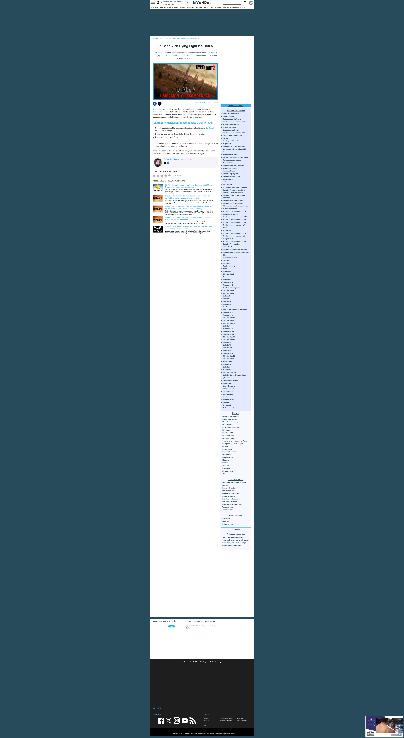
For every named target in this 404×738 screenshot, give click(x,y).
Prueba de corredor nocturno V (234, 225)
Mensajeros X (228, 353)
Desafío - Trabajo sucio (231, 176)
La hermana (227, 383)
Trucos (205, 7)
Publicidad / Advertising (226, 718)
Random (218, 7)
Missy (225, 228)
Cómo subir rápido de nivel (232, 545)
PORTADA (154, 7)
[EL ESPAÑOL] (251, 3)
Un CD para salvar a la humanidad (235, 149)
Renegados (227, 263)
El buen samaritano (230, 209)
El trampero (227, 230)
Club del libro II (228, 290)
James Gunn (166, 4)
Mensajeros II (228, 282)
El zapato (225, 460)
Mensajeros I (227, 279)
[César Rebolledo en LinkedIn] (168, 162)
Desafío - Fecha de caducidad (234, 146)
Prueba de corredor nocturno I (234, 122)
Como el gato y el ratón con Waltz (234, 441)
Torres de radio (227, 510)
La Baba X (226, 367)
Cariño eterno (228, 391)
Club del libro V (228, 320)
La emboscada (227, 433)
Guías (176, 7)
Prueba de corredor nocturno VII (234, 233)
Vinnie (225, 397)
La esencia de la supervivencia (234, 165)
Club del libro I (228, 274)
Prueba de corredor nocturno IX (234, 222)
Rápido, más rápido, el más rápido (235, 157)
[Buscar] (245, 2)
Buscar (171, 626)
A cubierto (227, 369)
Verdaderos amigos (230, 168)
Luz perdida (226, 454)
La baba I (226, 296)
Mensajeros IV (228, 312)
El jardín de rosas (229, 127)
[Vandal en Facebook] (160, 720)
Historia (235, 413)
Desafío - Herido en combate (233, 193)
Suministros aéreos (229, 491)
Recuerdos (226, 519)
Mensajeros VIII (228, 334)
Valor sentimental (229, 171)
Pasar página (228, 361)
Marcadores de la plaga (230, 422)
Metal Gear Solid (167, 1)
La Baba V (226, 326)
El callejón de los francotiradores (235, 187)
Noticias (163, 7)
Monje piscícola (229, 116)
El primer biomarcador (231, 124)
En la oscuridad (228, 438)
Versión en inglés (202, 731)
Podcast (243, 7)
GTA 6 (173, 4)
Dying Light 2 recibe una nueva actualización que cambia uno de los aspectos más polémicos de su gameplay (189, 207)
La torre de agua (228, 435)
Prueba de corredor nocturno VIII (235, 217)
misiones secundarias (161, 111)
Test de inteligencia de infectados (235, 310)
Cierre (225, 255)
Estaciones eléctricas (230, 499)
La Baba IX (227, 364)
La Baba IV (210, 128)
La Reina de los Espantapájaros (234, 375)
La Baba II (226, 299)
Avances (199, 7)
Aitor (225, 269)
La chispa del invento (231, 141)
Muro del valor (228, 400)
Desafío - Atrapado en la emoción (235, 249)
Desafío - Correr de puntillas (233, 203)
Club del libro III (229, 293)
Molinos (225, 485)
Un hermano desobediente (231, 427)
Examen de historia (230, 258)
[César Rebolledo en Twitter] (165, 162)
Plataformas (234, 7)
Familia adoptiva (229, 266)
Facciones (235, 529)
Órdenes (225, 446)
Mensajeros (227, 277)
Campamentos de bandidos (232, 504)
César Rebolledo (199, 102)
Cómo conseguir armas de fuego (234, 543)
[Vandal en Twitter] (168, 720)
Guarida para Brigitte (230, 380)
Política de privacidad (226, 720)
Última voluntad (229, 394)
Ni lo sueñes (227, 184)
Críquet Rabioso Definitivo (232, 135)
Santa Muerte (228, 247)
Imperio (225, 463)
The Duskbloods (178, 1)
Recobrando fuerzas (229, 419)
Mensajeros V (228, 315)
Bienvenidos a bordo (229, 452)
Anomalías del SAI (228, 496)
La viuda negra (228, 389)
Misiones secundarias (236, 110)
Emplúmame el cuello (230, 154)
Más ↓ (187, 2)
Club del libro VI (229, 323)
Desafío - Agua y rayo (231, 174)
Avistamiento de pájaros (232, 288)
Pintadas (225, 521)
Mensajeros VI (228, 329)
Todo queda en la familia (232, 119)
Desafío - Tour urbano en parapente (236, 252)
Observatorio (227, 449)
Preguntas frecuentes (236, 534)
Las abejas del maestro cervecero (235, 152)
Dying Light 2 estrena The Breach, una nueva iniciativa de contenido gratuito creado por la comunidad (187, 196)
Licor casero (227, 271)
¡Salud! (225, 138)
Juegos (182, 7)
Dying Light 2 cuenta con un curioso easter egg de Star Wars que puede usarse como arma (188, 218)
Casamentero (228, 179)
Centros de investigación (231, 493)
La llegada (226, 430)
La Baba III (227, 301)
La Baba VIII (227, 348)
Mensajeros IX (228, 350)
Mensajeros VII (228, 331)
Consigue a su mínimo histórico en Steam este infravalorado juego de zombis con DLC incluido (188, 227)
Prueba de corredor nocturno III (234, 241)
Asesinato (226, 468)
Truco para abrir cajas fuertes (232, 537)
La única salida (227, 424)
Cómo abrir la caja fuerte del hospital (235, 540)
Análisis (170, 7)
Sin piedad (227, 405)
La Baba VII (227, 345)
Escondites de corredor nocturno (234, 482)
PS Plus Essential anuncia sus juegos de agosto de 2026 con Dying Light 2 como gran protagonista (188, 186)
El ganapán (227, 143)
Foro (211, 7)
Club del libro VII (229, 337)
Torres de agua (227, 507)
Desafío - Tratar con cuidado (233, 200)
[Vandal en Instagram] (176, 720)
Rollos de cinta (227, 524)
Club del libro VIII (229, 340)
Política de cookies (242, 720)
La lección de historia (231, 114)
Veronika (225, 465)
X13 (223, 474)
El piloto (226, 307)
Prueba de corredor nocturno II (234, 133)
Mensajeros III (228, 285)
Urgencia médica (229, 386)
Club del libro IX (229, 356)
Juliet (225, 182)
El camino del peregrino (230, 416)
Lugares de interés (235, 479)
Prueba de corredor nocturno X (234, 236)
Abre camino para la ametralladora (235, 206)
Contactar (206, 720)
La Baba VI (227, 342)
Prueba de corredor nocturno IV (234, 219)
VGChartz (206, 726)
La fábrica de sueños (230, 214)
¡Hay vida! (226, 378)
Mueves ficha (228, 163)
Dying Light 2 (158, 109)
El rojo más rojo (228, 239)
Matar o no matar (229, 408)
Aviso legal (240, 718)
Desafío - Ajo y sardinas (231, 244)
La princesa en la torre (231, 130)
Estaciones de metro (229, 502)
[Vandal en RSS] (192, 720)
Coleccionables (235, 515)
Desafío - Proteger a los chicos (234, 190)
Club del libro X (228, 359)
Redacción (206, 718)
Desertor (226, 402)
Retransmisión (227, 457)
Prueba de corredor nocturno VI (234, 211)
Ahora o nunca (227, 471)
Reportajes (190, 7)
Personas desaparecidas (232, 160)
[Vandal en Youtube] (184, 720)
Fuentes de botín (228, 488)
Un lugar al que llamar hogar (232, 444)
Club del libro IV (229, 318)
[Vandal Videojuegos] (202, 2)
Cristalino (226, 260)
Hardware (225, 7)
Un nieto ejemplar (229, 372)
